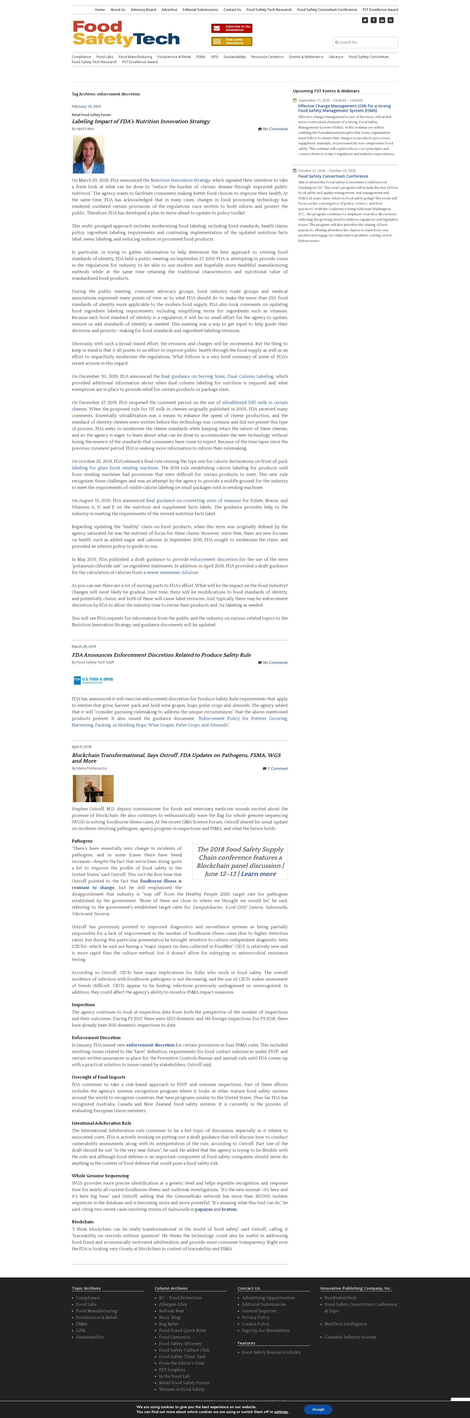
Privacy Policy (256, 1317)
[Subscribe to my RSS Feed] (390, 20)
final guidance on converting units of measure (193, 500)
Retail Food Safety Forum (91, 114)
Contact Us (232, 9)
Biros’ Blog (169, 1317)
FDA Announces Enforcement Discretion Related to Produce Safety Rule (161, 655)
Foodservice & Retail (174, 56)
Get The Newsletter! (231, 28)
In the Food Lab (174, 1376)
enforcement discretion (214, 559)
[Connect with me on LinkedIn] (382, 20)
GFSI (214, 56)
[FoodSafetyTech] (126, 38)
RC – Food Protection (180, 1297)
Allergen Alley (173, 1304)
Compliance (81, 56)
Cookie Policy (256, 1324)
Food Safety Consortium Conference (327, 9)
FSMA (200, 56)
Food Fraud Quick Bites (182, 1330)
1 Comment (278, 768)
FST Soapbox (172, 1369)
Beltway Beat (171, 1311)
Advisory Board (143, 9)
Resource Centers (266, 56)
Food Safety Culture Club (184, 1350)
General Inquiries (259, 1311)
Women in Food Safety (182, 1389)
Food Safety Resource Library (271, 1352)
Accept (318, 1409)
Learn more (258, 874)
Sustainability (235, 56)
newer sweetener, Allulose (172, 572)
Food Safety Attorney (180, 1343)
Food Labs (105, 56)
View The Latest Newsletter (231, 41)
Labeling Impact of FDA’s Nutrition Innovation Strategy (141, 121)
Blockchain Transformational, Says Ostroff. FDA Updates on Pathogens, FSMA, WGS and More (176, 758)
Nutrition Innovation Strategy (180, 180)
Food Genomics (174, 1337)
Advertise (169, 9)
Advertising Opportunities (268, 1297)
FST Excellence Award (380, 9)
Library (335, 56)
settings (281, 1412)
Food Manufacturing (135, 56)
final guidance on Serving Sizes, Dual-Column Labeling (217, 376)
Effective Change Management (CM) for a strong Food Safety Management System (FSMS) (344, 108)
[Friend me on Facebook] (373, 20)
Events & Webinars (305, 56)
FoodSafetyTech (340, 1297)
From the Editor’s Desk (182, 1363)
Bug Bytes (168, 1324)
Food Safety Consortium (369, 56)
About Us (117, 9)
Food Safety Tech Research (269, 9)
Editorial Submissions (200, 9)
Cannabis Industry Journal (350, 1337)
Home (100, 9)
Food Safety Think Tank (182, 1356)
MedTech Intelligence (346, 1324)
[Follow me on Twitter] (365, 20)
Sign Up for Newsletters (266, 1330)
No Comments (275, 129)
